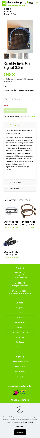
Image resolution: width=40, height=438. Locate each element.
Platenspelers (20, 322)
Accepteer (20, 432)
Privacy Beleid (20, 366)
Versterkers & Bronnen (20, 332)
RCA (5, 119)
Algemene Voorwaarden (20, 361)
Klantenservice (20, 371)
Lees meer (20, 426)
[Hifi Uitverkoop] (13, 3)
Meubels (20, 317)
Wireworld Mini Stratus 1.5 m (11, 223)
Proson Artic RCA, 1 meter (28, 223)
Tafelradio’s (20, 342)
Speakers (20, 327)
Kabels (32, 116)
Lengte (6, 99)
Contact (20, 377)
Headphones (20, 308)
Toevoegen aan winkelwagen (15, 110)
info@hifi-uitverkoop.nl (20, 286)
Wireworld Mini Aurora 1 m (11, 253)
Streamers (20, 337)
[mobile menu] (37, 3)
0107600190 (21, 283)
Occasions (20, 347)
